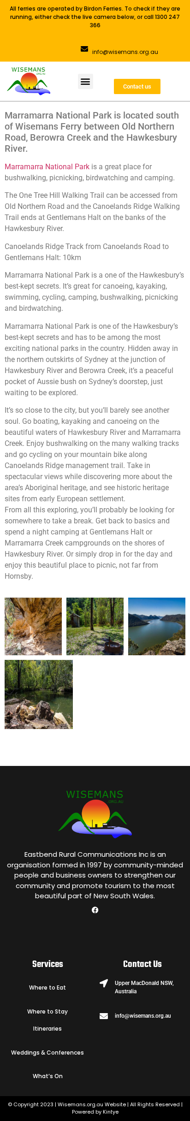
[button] (85, 81)
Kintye (111, 1111)
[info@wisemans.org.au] (84, 49)
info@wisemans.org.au (125, 52)
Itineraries (47, 1028)
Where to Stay (47, 1011)
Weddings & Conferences (47, 1052)
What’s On (48, 1076)
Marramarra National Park (47, 166)
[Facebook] (95, 910)
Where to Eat (47, 987)
